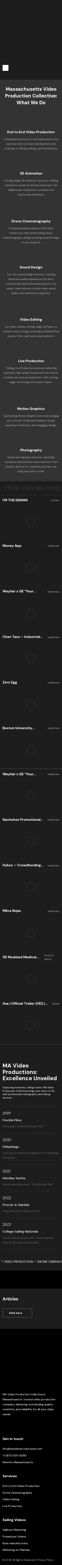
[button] (5, 68)
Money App (12, 545)
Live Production (31, 361)
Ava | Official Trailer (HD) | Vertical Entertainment (24, 1003)
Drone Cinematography (17, 1493)
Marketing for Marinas (16, 1550)
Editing (55, 500)
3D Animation (31, 173)
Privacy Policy (45, 1560)
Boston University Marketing (17, 728)
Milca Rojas (12, 910)
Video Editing (31, 319)
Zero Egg (10, 682)
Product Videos (49, 957)
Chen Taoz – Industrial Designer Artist (21, 636)
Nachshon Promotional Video (21, 819)
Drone (55, 1003)
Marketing (53, 546)
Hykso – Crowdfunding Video (22, 865)
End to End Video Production (31, 132)
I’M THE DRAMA (15, 500)
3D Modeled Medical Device (19, 957)
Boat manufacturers (15, 1543)
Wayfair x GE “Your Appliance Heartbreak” (22, 591)
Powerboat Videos (14, 1536)
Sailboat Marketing (14, 1530)
